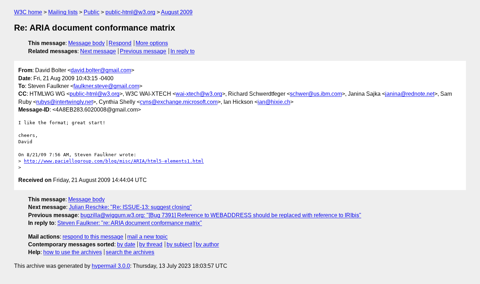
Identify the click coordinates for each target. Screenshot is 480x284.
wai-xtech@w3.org (199, 94)
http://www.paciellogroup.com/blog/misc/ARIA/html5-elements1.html (114, 161)
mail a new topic (147, 237)
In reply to (182, 51)
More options (152, 43)
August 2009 (177, 12)
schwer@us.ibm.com (316, 94)
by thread (150, 244)
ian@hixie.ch (274, 102)
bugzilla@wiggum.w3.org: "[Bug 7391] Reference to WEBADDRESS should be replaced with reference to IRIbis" (220, 215)
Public (91, 12)
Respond (120, 43)
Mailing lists (63, 12)
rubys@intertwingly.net (64, 102)
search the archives (130, 252)
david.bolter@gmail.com (101, 70)
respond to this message (93, 237)
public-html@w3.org (130, 12)
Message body (86, 43)
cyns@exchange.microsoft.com (179, 102)
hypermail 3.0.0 (111, 266)
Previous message (143, 51)
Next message (98, 51)
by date (126, 244)
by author (207, 244)
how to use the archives (72, 252)
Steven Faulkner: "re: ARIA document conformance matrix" (129, 223)
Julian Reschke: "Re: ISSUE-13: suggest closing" (130, 207)
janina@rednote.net (409, 94)
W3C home (28, 12)
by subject (179, 244)
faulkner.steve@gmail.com (106, 86)
